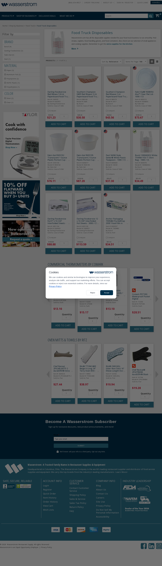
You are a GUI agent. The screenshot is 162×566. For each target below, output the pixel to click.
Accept (106, 293)
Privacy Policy (55, 286)
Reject (92, 293)
